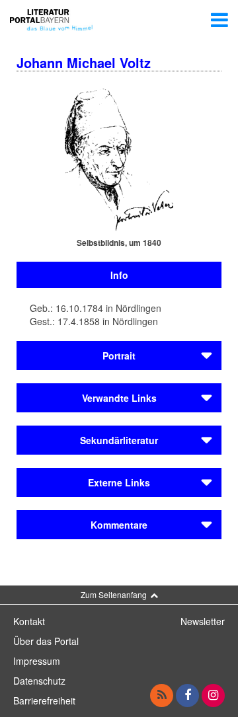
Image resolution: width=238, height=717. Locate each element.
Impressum (36, 660)
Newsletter (202, 621)
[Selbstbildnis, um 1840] (119, 159)
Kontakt (29, 621)
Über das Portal (46, 641)
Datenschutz (39, 680)
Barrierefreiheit (44, 700)
